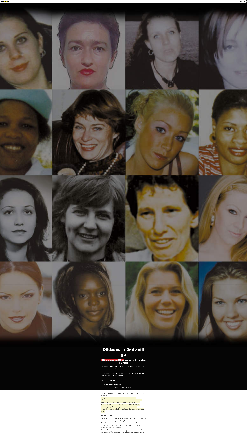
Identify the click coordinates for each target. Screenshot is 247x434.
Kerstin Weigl (117, 384)
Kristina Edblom (108, 384)
